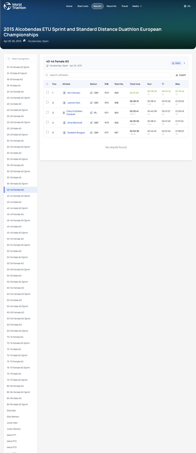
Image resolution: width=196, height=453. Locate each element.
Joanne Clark (73, 102)
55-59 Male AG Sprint (17, 281)
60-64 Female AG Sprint (18, 293)
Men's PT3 (12, 447)
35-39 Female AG (15, 165)
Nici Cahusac (73, 92)
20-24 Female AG (15, 91)
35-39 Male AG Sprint (17, 183)
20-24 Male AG (14, 103)
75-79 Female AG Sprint (18, 367)
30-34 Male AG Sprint (17, 159)
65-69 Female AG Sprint (18, 318)
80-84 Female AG (15, 385)
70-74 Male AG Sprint (17, 355)
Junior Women (14, 428)
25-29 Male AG (14, 128)
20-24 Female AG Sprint (18, 97)
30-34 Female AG (15, 140)
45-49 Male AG (14, 226)
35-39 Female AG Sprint (18, 171)
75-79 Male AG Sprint (17, 379)
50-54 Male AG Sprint (17, 257)
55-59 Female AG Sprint (18, 269)
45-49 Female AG (15, 214)
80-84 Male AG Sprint (17, 404)
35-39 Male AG (14, 177)
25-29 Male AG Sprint (17, 134)
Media (135, 6)
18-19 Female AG (15, 79)
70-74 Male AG (14, 349)
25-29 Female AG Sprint (18, 122)
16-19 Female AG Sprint (18, 67)
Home (69, 6)
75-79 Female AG (15, 361)
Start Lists (82, 6)
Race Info (111, 6)
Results (98, 6)
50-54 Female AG (15, 238)
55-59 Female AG (15, 263)
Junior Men (12, 422)
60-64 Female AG (15, 287)
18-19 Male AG (14, 85)
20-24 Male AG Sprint (17, 110)
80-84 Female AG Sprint (18, 392)
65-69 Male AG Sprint (17, 330)
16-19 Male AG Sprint (17, 73)
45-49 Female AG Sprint (18, 220)
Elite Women (13, 416)
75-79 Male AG (14, 373)
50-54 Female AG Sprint (18, 244)
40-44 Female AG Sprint (18, 195)
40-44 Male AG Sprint (17, 208)
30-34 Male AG (14, 152)
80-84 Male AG (14, 398)
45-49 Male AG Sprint (17, 232)
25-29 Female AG (15, 116)
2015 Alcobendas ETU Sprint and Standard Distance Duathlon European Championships (83, 32)
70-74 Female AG (15, 336)
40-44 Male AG (14, 202)
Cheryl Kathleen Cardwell (74, 113)
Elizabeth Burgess (76, 132)
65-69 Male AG (14, 324)
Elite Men (11, 410)
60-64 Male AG (14, 300)
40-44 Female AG (15, 189)
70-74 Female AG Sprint (18, 343)
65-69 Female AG (15, 312)
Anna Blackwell (74, 122)
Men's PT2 (12, 441)
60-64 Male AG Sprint (17, 306)
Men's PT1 (11, 435)
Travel (125, 6)
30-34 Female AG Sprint (18, 146)
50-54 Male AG (14, 251)
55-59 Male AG (14, 275)
